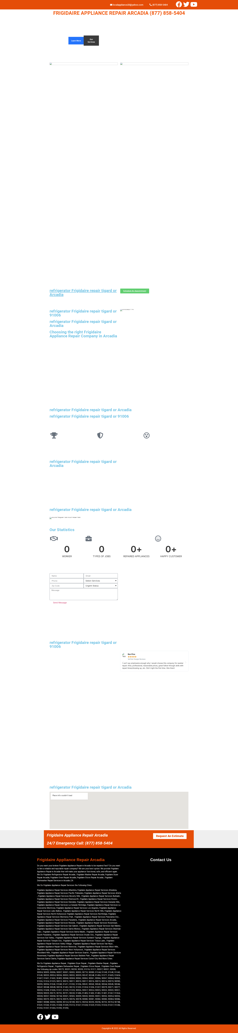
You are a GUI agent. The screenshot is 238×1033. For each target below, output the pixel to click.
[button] (123, 662)
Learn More (76, 41)
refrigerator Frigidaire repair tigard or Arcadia (83, 292)
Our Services (91, 40)
